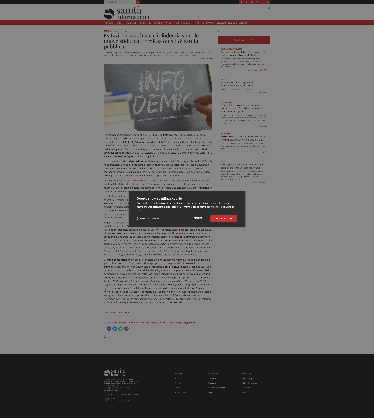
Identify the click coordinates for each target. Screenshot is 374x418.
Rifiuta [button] (198, 218)
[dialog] (187, 209)
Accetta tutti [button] (224, 218)
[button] (148, 218)
